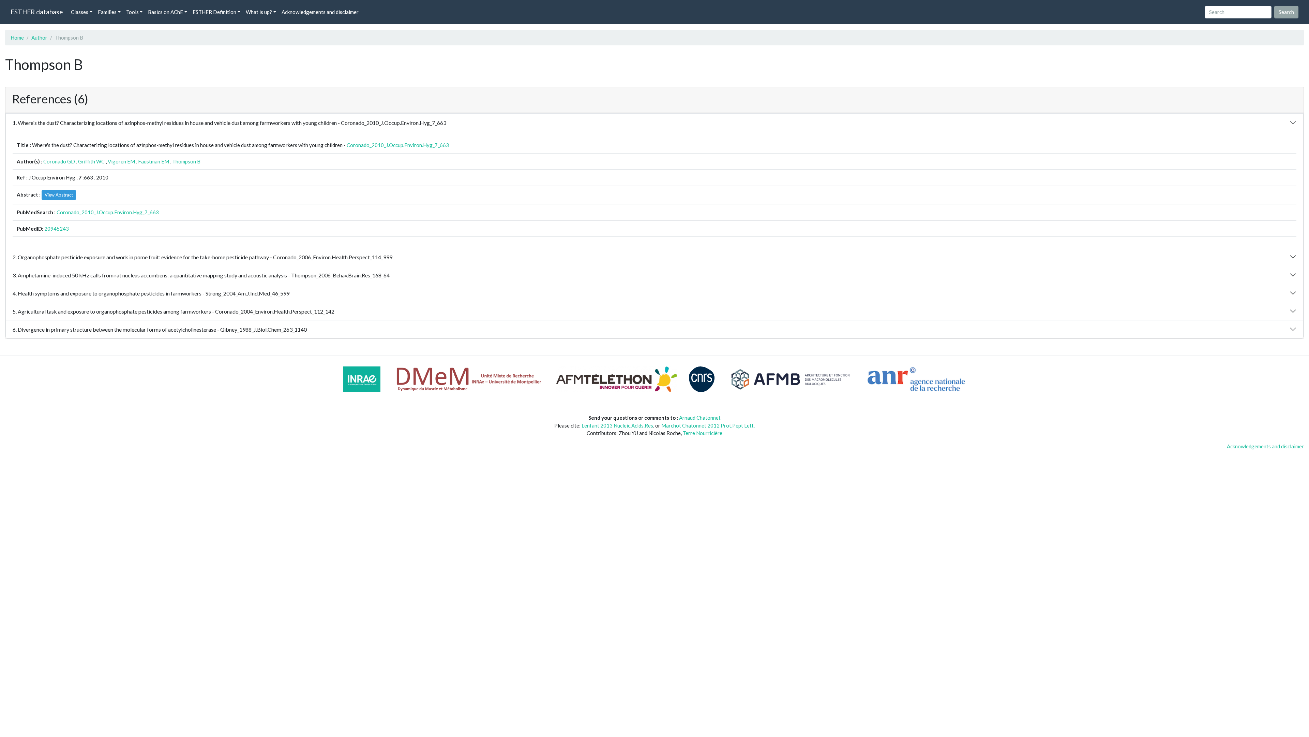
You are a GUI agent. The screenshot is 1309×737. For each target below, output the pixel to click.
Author (39, 37)
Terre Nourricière (702, 433)
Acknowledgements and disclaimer (320, 12)
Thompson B (186, 161)
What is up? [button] (259, 12)
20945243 (56, 229)
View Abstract (59, 195)
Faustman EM (153, 161)
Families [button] (107, 12)
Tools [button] (132, 12)
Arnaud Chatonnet (700, 418)
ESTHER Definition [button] (214, 12)
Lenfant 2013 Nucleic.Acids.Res (617, 425)
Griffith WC (91, 161)
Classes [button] (79, 12)
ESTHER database (37, 12)
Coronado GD (59, 161)
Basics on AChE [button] (165, 12)
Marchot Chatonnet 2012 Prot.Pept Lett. (708, 425)
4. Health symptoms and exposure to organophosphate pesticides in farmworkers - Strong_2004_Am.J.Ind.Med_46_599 (151, 293)
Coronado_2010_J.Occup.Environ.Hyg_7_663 (398, 145)
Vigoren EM (121, 161)
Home (17, 37)
